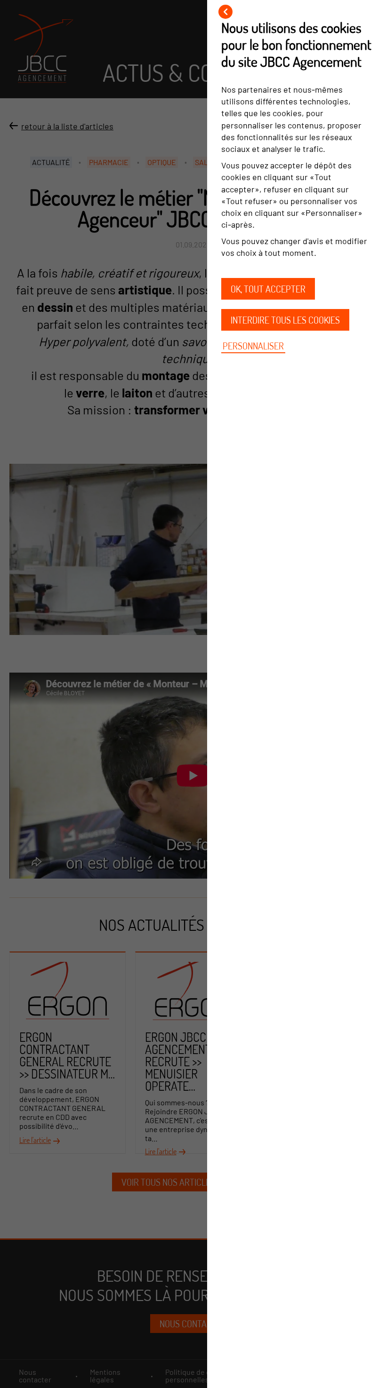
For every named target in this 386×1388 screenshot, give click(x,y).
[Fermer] (225, 12)
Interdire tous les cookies (285, 320)
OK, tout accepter (268, 289)
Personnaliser (253, 346)
